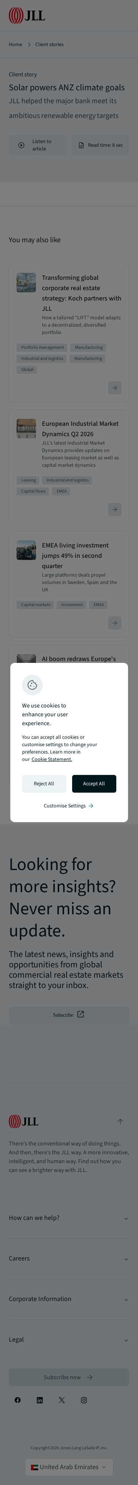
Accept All (94, 783)
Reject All (44, 783)
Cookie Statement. (52, 759)
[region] (69, 742)
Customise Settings (69, 805)
